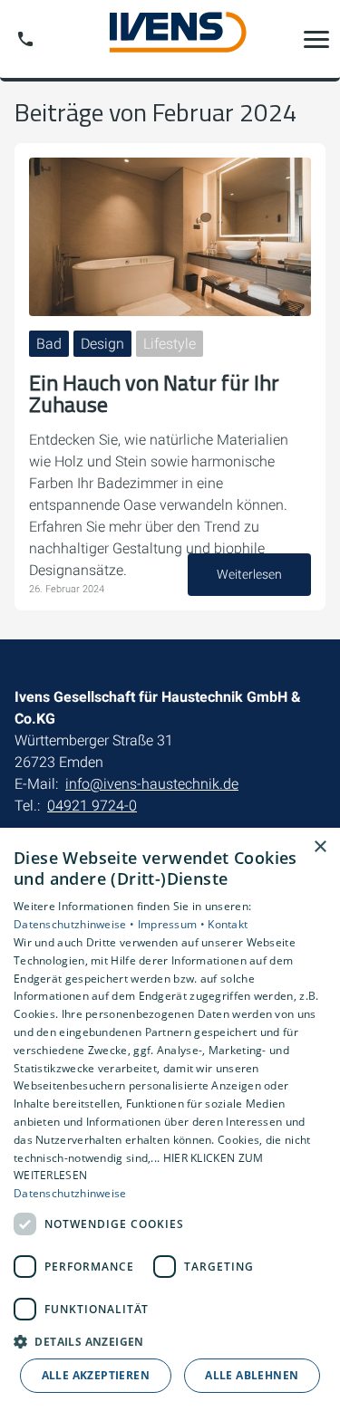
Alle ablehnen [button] (251, 1375)
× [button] (319, 847)
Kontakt (228, 924)
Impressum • (173, 924)
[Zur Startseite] (170, 39)
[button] (316, 39)
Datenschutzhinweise (70, 1193)
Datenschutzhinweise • (76, 924)
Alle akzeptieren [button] (96, 1375)
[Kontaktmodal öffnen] (25, 39)
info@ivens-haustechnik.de (151, 783)
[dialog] (170, 1119)
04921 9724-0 (92, 805)
